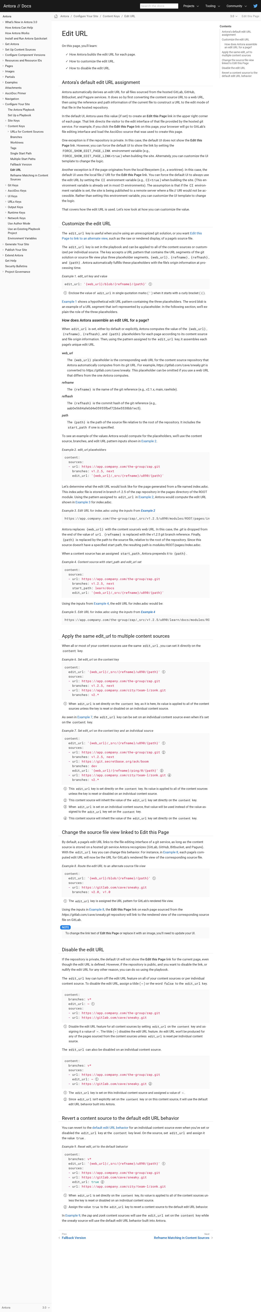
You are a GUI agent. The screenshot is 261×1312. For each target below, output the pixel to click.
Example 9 (72, 1215)
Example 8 (170, 852)
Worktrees (17, 142)
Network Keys (17, 218)
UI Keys (12, 196)
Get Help (10, 260)
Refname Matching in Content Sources (181, 1238)
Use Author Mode (19, 223)
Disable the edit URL (233, 67)
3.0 (232, 16)
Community (234, 6)
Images (10, 71)
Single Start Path (21, 153)
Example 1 (69, 301)
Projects (188, 6)
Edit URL (15, 170)
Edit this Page (250, 16)
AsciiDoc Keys (17, 190)
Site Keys (14, 120)
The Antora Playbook (21, 109)
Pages (9, 66)
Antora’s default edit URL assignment (236, 33)
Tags (13, 148)
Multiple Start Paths (23, 159)
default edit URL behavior (110, 1128)
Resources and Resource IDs (23, 60)
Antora (9, 6)
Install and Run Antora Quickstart (26, 38)
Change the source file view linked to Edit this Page (238, 62)
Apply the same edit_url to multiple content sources (237, 54)
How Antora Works (17, 33)
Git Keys (13, 185)
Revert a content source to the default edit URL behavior (239, 74)
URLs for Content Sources (27, 131)
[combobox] (159, 6)
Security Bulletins (16, 266)
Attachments (13, 88)
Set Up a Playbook (19, 115)
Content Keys (16, 126)
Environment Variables (22, 238)
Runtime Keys (16, 212)
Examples (11, 82)
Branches (16, 137)
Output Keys (15, 207)
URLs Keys (14, 201)
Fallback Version (21, 164)
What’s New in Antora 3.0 (21, 22)
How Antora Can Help (19, 27)
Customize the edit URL (235, 39)
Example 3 (83, 502)
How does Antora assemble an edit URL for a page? (241, 46)
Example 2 (148, 441)
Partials (10, 77)
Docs (26, 6)
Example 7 (84, 717)
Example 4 (101, 603)
